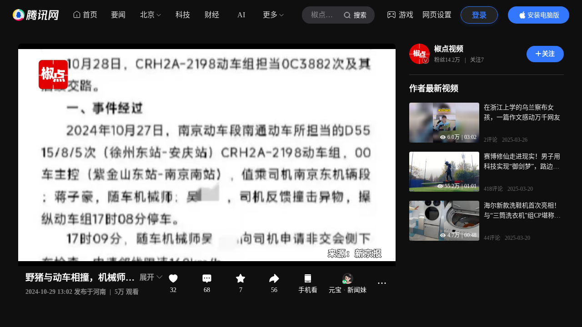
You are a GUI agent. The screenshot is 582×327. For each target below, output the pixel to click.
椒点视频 (448, 49)
